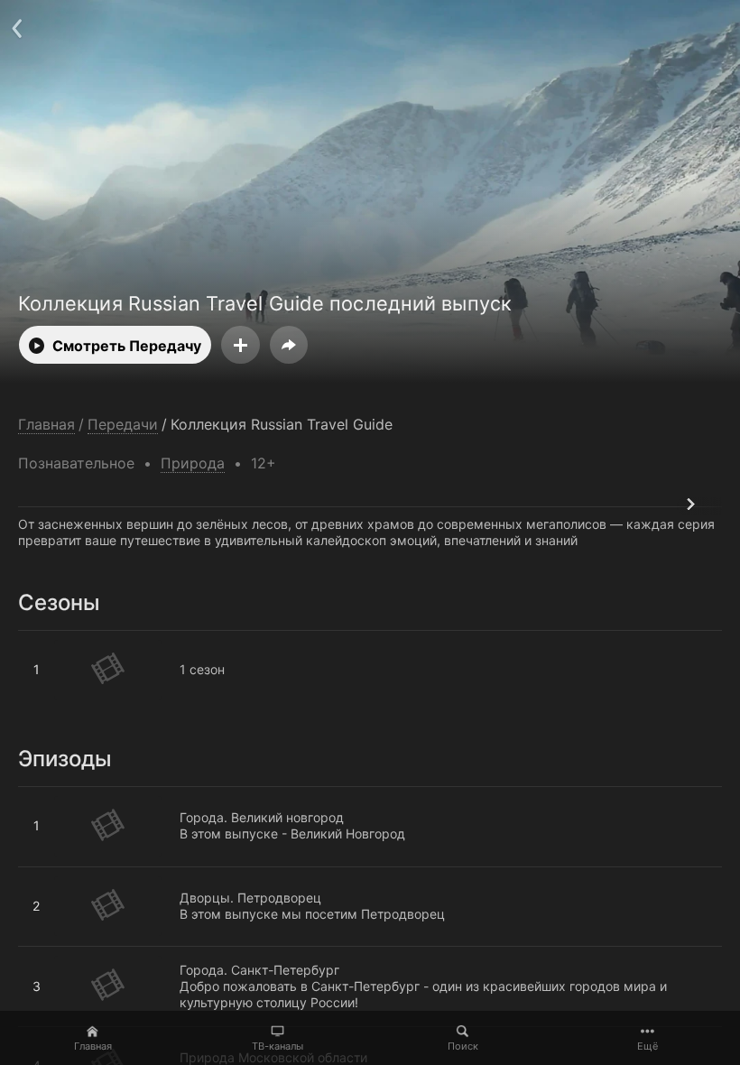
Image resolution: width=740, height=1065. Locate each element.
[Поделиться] (289, 345)
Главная (93, 1046)
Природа (193, 463)
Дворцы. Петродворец (89, 874)
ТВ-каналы (277, 1046)
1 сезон (40, 638)
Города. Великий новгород (100, 794)
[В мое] (240, 345)
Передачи (123, 424)
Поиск (463, 1046)
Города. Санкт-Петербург (98, 954)
